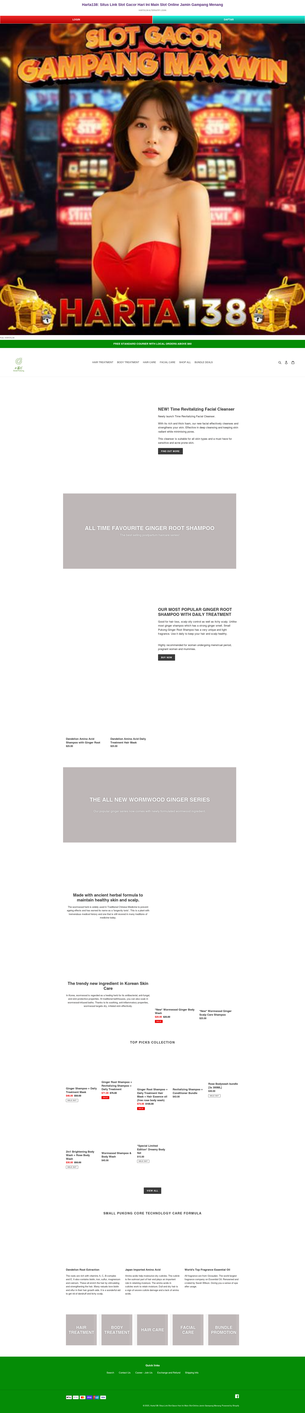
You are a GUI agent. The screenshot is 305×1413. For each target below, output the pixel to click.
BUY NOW (166, 657)
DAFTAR (229, 19)
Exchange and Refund (168, 1372)
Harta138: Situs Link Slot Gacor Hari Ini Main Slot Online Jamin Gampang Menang (185, 1406)
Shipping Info (191, 1372)
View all (152, 1190)
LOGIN (76, 19)
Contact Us (125, 1372)
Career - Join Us (143, 1372)
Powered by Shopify (230, 1406)
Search (110, 1372)
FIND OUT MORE (170, 451)
